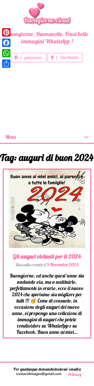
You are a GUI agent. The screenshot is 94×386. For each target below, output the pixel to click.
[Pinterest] (6, 32)
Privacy (74, 374)
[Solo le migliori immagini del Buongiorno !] (47, 13)
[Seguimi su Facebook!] (65, 60)
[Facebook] (6, 43)
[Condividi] (6, 63)
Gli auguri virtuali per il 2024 (47, 256)
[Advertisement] (47, 97)
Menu (10, 137)
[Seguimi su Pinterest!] (29, 60)
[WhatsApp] (6, 53)
